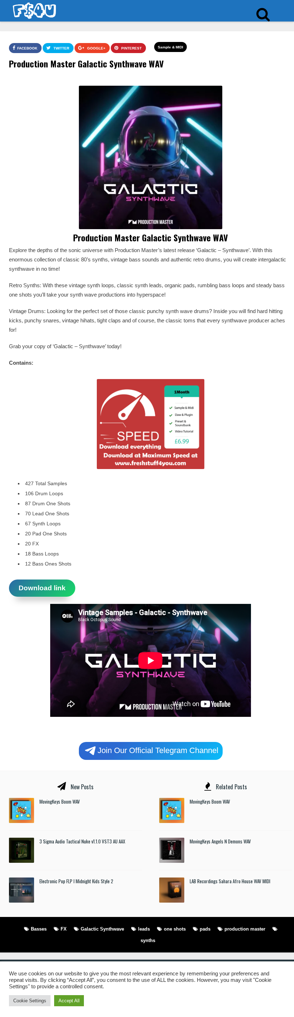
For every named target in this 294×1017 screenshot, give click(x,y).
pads (205, 929)
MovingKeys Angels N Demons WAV (220, 841)
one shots (175, 929)
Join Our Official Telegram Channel (158, 750)
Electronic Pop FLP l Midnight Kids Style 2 (76, 881)
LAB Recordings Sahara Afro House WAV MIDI (230, 881)
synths (148, 940)
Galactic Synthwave (102, 929)
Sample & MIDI (170, 47)
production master (244, 929)
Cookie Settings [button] (29, 1000)
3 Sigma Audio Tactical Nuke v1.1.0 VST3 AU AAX (82, 841)
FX (64, 929)
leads (144, 929)
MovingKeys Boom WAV (59, 801)
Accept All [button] (69, 1000)
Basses (39, 929)
